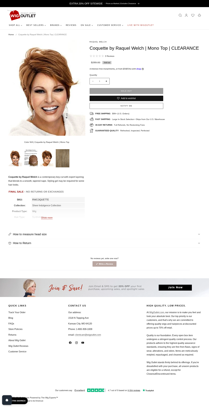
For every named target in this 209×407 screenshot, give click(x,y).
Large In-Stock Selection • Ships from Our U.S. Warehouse (130, 119)
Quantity (93, 75)
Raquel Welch (98, 42)
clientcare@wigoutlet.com (88, 335)
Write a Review (106, 265)
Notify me (126, 106)
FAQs (11, 323)
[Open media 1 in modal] (80, 45)
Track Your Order (16, 312)
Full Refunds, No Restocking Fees (120, 125)
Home (11, 34)
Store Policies (15, 329)
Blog (10, 318)
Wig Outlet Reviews (18, 346)
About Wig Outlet (16, 340)
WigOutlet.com (156, 312)
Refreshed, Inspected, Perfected (122, 130)
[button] (180, 15)
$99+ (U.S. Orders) (112, 113)
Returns (12, 335)
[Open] (7, 400)
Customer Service (17, 351)
